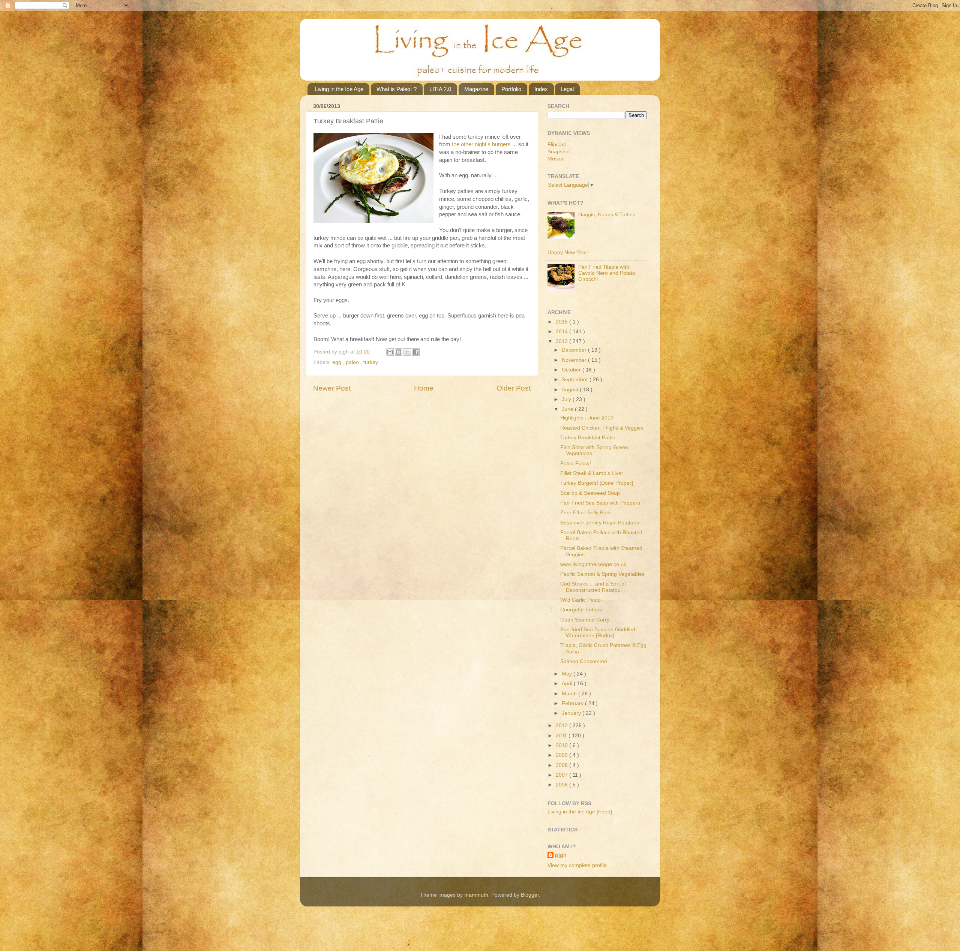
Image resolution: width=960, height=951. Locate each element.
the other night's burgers (481, 144)
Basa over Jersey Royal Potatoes (599, 523)
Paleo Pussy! (575, 463)
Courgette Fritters (581, 610)
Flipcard (557, 144)
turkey (370, 362)
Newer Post (332, 388)
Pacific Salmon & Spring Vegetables (602, 574)
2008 (562, 765)
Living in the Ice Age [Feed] (580, 812)
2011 (562, 735)
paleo (353, 362)
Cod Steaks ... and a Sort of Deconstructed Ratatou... (593, 587)
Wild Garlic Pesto (580, 600)
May (567, 674)
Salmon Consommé (583, 661)
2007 (562, 775)
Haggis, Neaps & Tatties (606, 214)
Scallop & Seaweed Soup (590, 493)
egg (337, 362)
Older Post (513, 388)
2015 (562, 322)
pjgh (561, 855)
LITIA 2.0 (440, 89)
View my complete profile (577, 865)
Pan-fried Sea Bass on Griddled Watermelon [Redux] (597, 632)
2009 (562, 755)
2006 (562, 785)
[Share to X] (407, 352)
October (572, 370)
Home (424, 388)
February (573, 703)
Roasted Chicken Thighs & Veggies (602, 428)
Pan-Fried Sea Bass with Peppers (600, 503)
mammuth (476, 895)
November (575, 360)
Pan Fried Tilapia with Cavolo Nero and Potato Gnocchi (606, 273)
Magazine (476, 89)
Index (541, 89)
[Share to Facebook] (416, 352)
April (568, 683)
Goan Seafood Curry (584, 620)
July (567, 399)
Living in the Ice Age (339, 89)
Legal (567, 89)
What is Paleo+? (396, 89)
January (572, 713)
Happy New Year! (568, 252)
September (576, 379)
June (568, 409)
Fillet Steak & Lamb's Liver (591, 473)
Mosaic (556, 159)
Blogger (530, 895)
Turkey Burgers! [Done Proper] (596, 483)
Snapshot (559, 151)
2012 (562, 725)
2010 (562, 745)
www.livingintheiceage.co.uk (593, 564)
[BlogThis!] (398, 352)
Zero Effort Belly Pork (585, 512)
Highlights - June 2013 (587, 418)
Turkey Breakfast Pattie (587, 437)
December (575, 350)
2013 (562, 341)
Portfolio (511, 89)
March (570, 693)
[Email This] (390, 352)
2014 (562, 331)
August (571, 389)
